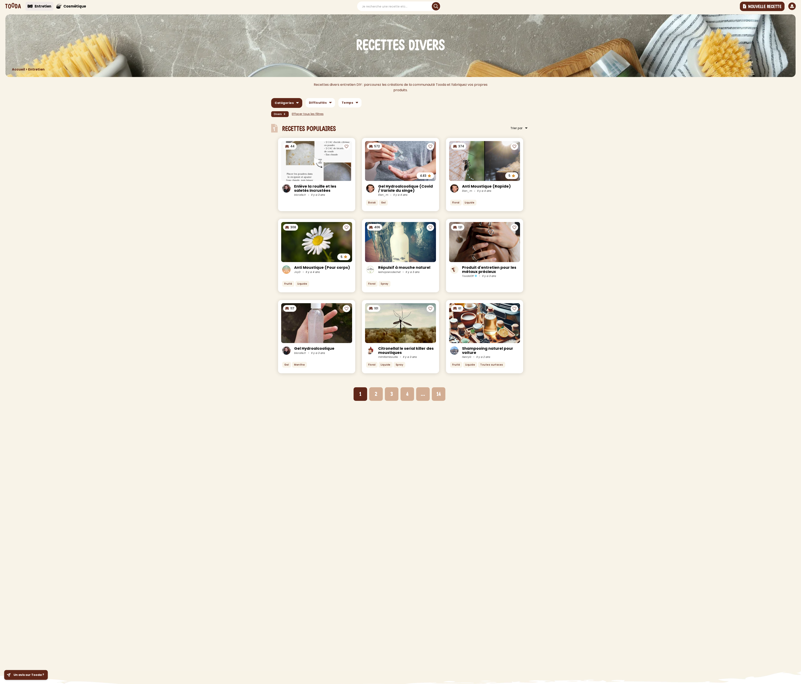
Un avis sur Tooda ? (29, 675)
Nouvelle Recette (764, 7)
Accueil (18, 69)
